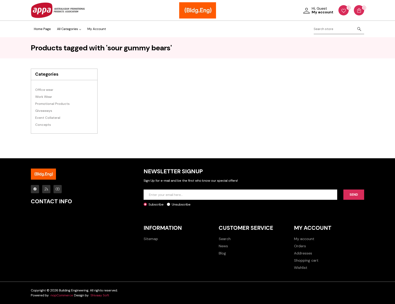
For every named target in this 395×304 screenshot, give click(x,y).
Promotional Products (52, 104)
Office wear (44, 90)
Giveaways (43, 111)
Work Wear (43, 97)
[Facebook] (35, 189)
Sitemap (151, 238)
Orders (300, 246)
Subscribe (156, 204)
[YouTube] (57, 189)
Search (225, 238)
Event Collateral (47, 118)
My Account (96, 29)
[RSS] (46, 189)
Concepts (43, 125)
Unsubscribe (181, 204)
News (223, 246)
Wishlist (300, 267)
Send (354, 194)
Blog (222, 253)
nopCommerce (62, 295)
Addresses (303, 253)
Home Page (42, 29)
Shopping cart (306, 260)
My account (304, 238)
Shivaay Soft (100, 295)
